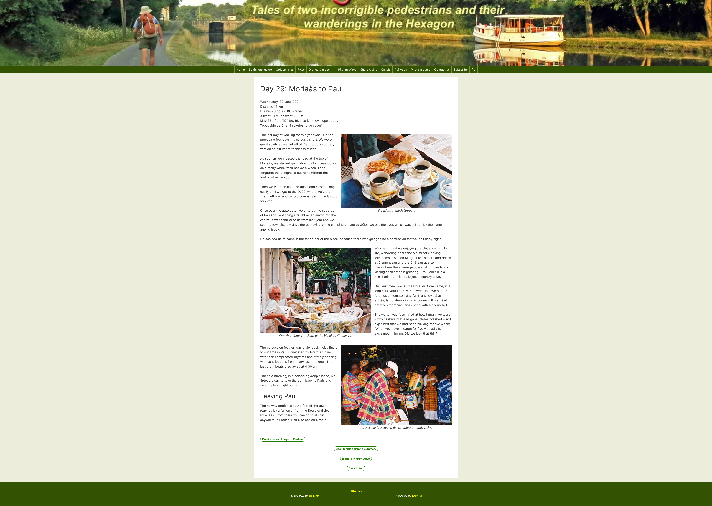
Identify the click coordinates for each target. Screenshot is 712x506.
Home (240, 69)
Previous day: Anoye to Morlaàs (282, 439)
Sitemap (356, 491)
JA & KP (314, 495)
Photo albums (420, 69)
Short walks (368, 69)
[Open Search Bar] (474, 69)
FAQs (301, 69)
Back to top (356, 468)
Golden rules (285, 69)
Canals (385, 69)
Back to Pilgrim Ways (356, 458)
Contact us (442, 69)
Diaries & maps (319, 69)
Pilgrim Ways (347, 69)
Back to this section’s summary (356, 448)
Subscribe (461, 69)
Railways (401, 69)
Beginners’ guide (260, 69)
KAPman (417, 495)
